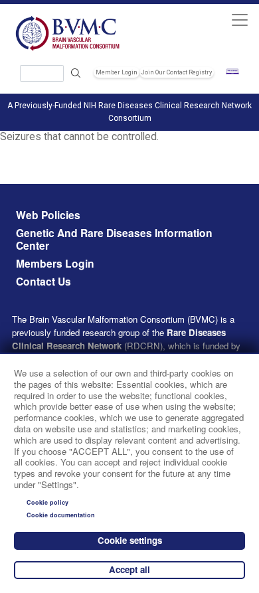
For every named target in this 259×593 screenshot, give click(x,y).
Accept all (129, 569)
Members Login (55, 263)
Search (76, 73)
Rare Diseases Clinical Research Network (119, 339)
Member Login (116, 72)
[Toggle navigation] (239, 19)
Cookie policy (47, 502)
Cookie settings (130, 540)
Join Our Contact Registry (176, 72)
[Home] (69, 33)
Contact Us (43, 281)
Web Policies (48, 215)
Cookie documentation (61, 515)
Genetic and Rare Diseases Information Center (114, 239)
